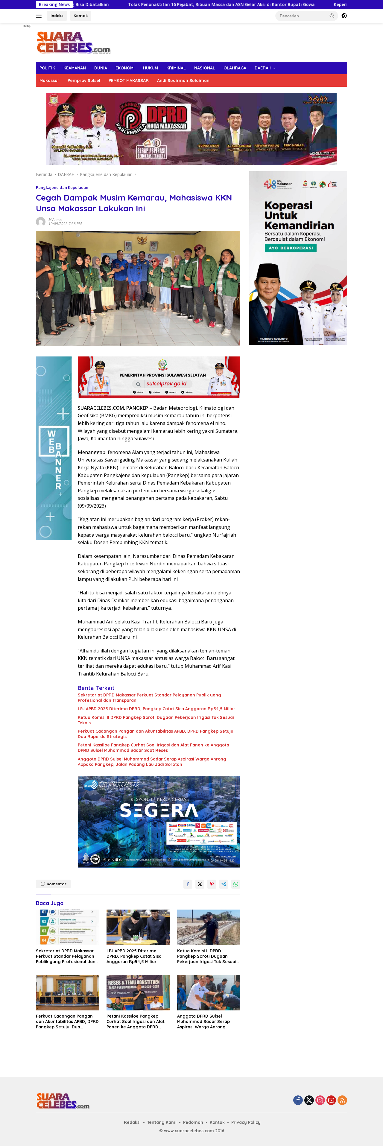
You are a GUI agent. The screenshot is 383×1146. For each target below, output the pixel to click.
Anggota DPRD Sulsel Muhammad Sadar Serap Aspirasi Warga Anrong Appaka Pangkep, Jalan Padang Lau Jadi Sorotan (152, 761)
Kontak (81, 15)
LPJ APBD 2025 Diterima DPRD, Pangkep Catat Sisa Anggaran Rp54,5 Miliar (156, 708)
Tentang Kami (162, 1122)
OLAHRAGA (235, 68)
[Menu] (40, 16)
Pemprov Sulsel (84, 80)
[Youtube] (331, 1100)
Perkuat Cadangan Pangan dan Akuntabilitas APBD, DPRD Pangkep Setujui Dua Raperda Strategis (156, 733)
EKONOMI (125, 68)
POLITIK (47, 68)
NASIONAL (204, 68)
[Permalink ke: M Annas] (40, 221)
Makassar (49, 80)
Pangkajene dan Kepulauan (62, 187)
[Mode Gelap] (344, 16)
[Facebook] (298, 1100)
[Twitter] (309, 1100)
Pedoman (193, 1122)
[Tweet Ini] (199, 884)
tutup (27, 26)
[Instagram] (320, 1100)
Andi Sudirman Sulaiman (183, 80)
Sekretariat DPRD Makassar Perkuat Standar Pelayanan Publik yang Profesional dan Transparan (149, 697)
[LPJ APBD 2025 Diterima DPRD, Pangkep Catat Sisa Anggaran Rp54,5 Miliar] (138, 927)
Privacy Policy (246, 1122)
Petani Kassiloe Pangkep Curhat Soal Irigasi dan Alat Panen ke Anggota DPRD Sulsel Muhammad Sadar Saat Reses (153, 747)
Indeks (57, 15)
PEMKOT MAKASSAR (129, 80)
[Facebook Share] (187, 884)
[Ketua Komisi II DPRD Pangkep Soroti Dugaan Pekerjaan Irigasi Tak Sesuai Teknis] (209, 927)
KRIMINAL (176, 68)
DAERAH (263, 68)
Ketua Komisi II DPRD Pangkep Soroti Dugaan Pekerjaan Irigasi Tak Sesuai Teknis (156, 720)
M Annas (55, 219)
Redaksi (132, 1122)
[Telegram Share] (223, 884)
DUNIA (100, 68)
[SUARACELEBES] (73, 42)
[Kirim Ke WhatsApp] (235, 884)
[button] (332, 15)
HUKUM (150, 68)
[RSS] (342, 1100)
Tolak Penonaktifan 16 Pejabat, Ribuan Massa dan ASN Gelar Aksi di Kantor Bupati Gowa (165, 4)
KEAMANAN (74, 68)
